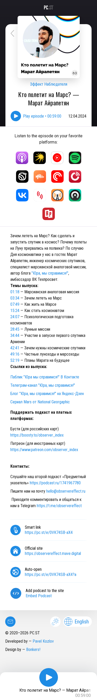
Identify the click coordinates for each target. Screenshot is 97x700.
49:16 (14, 354)
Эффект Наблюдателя (48, 84)
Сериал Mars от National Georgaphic (40, 401)
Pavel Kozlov (43, 641)
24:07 (14, 316)
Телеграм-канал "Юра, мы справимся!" (42, 385)
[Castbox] (40, 176)
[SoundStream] (40, 195)
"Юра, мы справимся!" (50, 273)
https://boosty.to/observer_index (37, 435)
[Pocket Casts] (57, 176)
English (81, 622)
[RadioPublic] (48, 214)
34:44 (14, 335)
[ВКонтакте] (22, 195)
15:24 (14, 310)
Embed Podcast (39, 595)
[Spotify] (75, 158)
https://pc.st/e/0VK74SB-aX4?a (50, 574)
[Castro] (75, 195)
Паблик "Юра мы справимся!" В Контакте (44, 377)
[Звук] (22, 176)
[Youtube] (57, 158)
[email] (10, 621)
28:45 (14, 329)
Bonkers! (33, 649)
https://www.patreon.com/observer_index (44, 449)
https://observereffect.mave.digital (53, 553)
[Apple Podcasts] (22, 158)
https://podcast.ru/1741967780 (55, 482)
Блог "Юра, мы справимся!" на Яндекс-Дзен (47, 393)
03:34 (14, 298)
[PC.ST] (48, 7)
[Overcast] (57, 195)
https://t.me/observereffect (59, 505)
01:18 (14, 291)
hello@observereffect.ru (65, 491)
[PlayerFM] (75, 176)
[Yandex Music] (39, 158)
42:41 (14, 347)
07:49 (14, 304)
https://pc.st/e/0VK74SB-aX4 (49, 532)
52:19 (14, 360)
